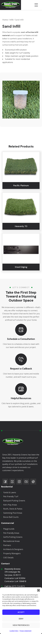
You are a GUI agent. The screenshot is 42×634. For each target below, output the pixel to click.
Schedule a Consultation (21, 339)
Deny (21, 619)
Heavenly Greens (12, 569)
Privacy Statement (25, 631)
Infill (11, 19)
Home (5, 19)
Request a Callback (21, 368)
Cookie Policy (14, 631)
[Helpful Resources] (21, 389)
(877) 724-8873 (15, 586)
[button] (38, 590)
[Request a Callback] (21, 359)
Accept (21, 612)
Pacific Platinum (21, 185)
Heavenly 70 (21, 226)
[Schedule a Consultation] (21, 330)
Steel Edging (21, 267)
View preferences (21, 625)
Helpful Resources (21, 398)
